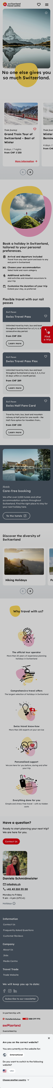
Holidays (7, 903)
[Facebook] (4, 991)
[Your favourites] (39, 4)
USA (12, 1071)
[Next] (30, 172)
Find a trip (47, 338)
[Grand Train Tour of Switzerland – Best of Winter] (21, 133)
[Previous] (23, 172)
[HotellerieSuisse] (11, 1019)
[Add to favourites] (35, 129)
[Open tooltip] (46, 12)
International (16, 1055)
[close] (49, 1038)
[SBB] (31, 1019)
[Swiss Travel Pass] (26, 328)
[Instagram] (9, 991)
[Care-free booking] (26, 484)
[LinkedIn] (15, 991)
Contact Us (11, 841)
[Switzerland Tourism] (11, 1025)
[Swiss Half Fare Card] (26, 418)
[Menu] (46, 4)
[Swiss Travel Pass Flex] (26, 373)
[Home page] (11, 4)
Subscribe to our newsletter (20, 998)
